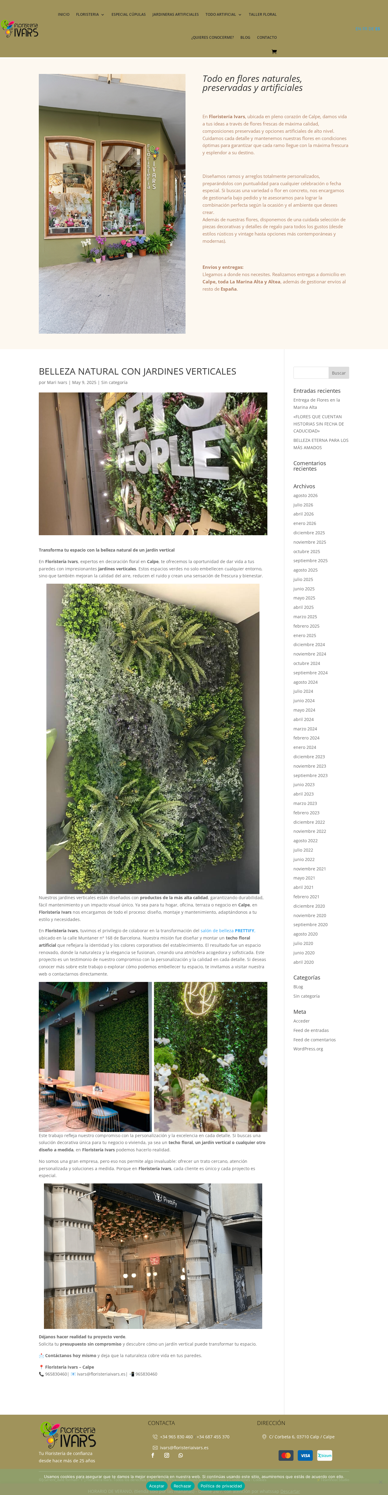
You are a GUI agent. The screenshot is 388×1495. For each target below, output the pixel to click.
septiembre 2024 (310, 673)
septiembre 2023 (310, 775)
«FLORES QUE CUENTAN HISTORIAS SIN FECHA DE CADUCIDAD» (318, 424)
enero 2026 (304, 523)
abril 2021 (303, 887)
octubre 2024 (306, 663)
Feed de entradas (311, 1030)
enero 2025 (304, 635)
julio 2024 (303, 691)
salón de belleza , (228, 930)
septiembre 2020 (310, 924)
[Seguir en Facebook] (153, 1455)
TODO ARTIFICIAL (221, 14)
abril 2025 (303, 607)
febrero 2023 (306, 813)
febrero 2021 (306, 896)
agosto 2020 (305, 934)
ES (377, 29)
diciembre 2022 (309, 822)
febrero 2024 (306, 738)
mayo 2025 (304, 598)
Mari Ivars (57, 382)
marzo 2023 (305, 803)
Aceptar (157, 1485)
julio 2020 (303, 943)
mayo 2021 (304, 878)
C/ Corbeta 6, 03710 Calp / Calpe (302, 1437)
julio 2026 (303, 505)
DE (371, 29)
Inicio (63, 14)
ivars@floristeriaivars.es (184, 1447)
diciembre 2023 (309, 756)
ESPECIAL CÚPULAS (129, 14)
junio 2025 (304, 589)
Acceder (301, 1021)
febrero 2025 (306, 626)
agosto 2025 (305, 570)
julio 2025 (303, 579)
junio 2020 (304, 953)
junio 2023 (304, 784)
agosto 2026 (305, 495)
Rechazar (183, 1485)
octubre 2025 (306, 551)
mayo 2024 (304, 710)
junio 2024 (304, 700)
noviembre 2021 (309, 869)
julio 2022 (303, 850)
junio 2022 (304, 859)
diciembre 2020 (309, 906)
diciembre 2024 (309, 644)
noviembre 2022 (309, 831)
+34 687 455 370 (213, 1437)
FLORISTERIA (87, 14)
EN (358, 29)
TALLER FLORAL (263, 14)
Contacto (267, 37)
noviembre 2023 (309, 766)
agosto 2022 (305, 840)
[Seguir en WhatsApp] (181, 1455)
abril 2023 (303, 794)
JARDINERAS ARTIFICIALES (175, 14)
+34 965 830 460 (176, 1437)
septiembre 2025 (310, 560)
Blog (245, 37)
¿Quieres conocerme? (212, 37)
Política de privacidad (221, 1485)
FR (365, 29)
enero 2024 (304, 747)
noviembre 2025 (309, 542)
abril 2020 (303, 962)
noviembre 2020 (309, 915)
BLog (298, 986)
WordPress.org (308, 1049)
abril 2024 (303, 719)
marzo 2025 (305, 616)
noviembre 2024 (309, 654)
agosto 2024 (305, 682)
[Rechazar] (380, 1482)
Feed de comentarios (314, 1040)
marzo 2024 (305, 729)
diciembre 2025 (309, 533)
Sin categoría (114, 382)
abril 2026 (303, 514)
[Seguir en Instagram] (167, 1455)
